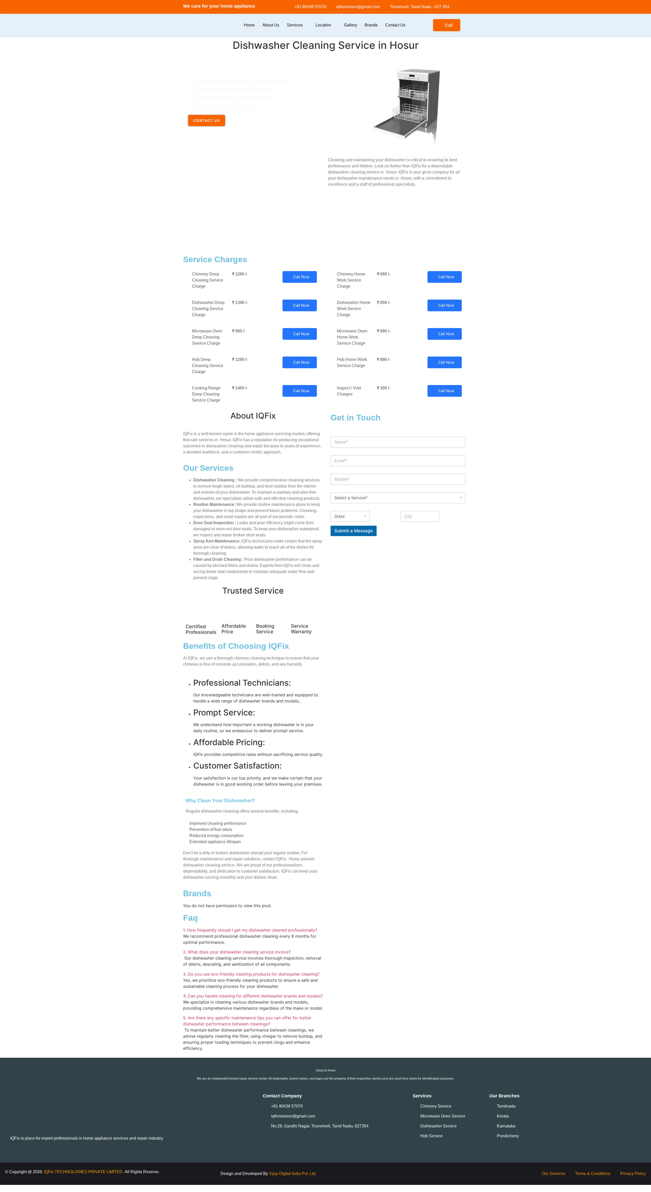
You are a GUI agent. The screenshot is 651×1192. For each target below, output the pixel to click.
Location (323, 25)
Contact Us (395, 25)
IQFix (49, 1172)
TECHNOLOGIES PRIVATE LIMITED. (89, 1172)
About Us (270, 25)
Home (249, 25)
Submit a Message (353, 530)
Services (295, 25)
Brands (371, 25)
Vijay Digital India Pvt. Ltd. (292, 1173)
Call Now (301, 276)
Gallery (350, 25)
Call (449, 25)
